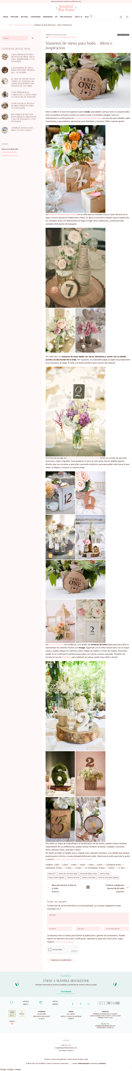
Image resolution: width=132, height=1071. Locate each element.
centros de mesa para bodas (68, 874)
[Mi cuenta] (121, 17)
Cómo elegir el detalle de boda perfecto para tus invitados (22, 105)
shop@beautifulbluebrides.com (105, 1026)
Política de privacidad (63, 942)
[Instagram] (88, 1004)
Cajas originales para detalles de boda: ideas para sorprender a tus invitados (23, 58)
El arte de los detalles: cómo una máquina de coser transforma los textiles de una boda (23, 82)
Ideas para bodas (69, 37)
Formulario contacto (66, 1050)
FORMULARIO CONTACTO (105, 1028)
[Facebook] (72, 1004)
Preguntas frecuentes (41, 1016)
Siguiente (115, 888)
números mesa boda (88, 877)
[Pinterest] (80, 1004)
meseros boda (104, 874)
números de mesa (73, 877)
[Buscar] (32, 38)
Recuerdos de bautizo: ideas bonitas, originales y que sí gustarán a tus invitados (23, 118)
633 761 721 (105, 1024)
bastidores (66, 657)
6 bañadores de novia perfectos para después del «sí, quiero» (23, 70)
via (61, 864)
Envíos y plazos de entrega (71, 1016)
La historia (41, 1014)
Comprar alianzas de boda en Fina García (22, 129)
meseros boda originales (56, 877)
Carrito (71, 1019)
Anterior (64, 888)
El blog (41, 1019)
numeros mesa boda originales (108, 877)
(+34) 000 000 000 (9, 152)
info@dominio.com (10, 155)
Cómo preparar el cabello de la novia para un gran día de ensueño (24, 94)
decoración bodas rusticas (88, 874)
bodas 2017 (52, 874)
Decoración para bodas (24, 25)
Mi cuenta (71, 1014)
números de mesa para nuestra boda (83, 458)
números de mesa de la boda (87, 118)
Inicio (11, 25)
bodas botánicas (56, 644)
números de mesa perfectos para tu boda (72, 859)
